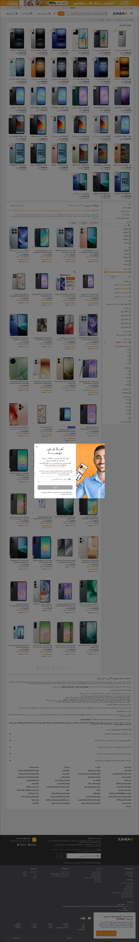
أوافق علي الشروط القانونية (55, 467)
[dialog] (69, 471)
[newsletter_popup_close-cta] (37, 447)
